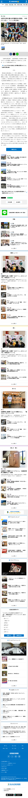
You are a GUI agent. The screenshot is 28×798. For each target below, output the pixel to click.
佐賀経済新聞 (13, 2)
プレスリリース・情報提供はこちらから (9, 763)
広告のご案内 (4, 768)
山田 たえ (6, 631)
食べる (7, 4)
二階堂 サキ (6, 620)
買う (15, 4)
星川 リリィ (6, 629)
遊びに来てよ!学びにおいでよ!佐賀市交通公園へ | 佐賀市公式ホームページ (13, 192)
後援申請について (5, 770)
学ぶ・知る (25, 4)
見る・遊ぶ (11, 4)
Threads (19, 756)
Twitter (12, 756)
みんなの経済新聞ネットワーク (14, 785)
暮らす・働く (20, 4)
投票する (9, 635)
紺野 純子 (6, 625)
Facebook (8, 756)
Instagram (15, 756)
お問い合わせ (4, 766)
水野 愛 (5, 622)
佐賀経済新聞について (6, 761)
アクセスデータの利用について (7, 765)
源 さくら (6, 618)
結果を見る (19, 635)
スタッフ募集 (4, 772)
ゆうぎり (6, 627)
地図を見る (14, 149)
